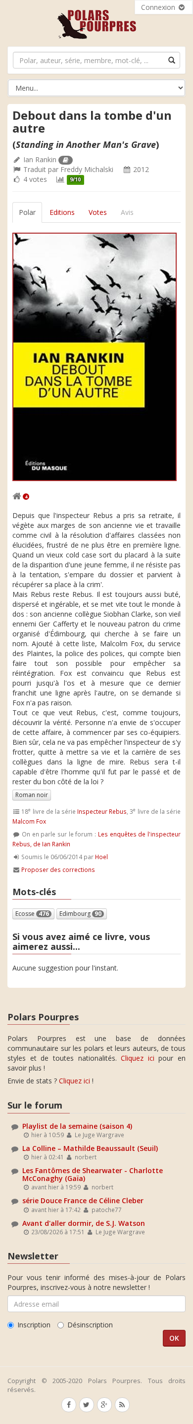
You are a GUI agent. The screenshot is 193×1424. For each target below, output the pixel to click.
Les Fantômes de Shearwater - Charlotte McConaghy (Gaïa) (92, 1174)
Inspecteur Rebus (102, 811)
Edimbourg (80, 913)
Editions (62, 212)
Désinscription (90, 1324)
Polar (27, 212)
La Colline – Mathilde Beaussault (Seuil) (90, 1148)
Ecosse (32, 913)
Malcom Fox (29, 821)
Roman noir (31, 795)
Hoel (101, 857)
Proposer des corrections (58, 869)
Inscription (33, 1324)
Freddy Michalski (86, 169)
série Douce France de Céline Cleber (83, 1200)
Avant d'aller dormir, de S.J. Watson (83, 1223)
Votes (98, 212)
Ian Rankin (39, 159)
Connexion (159, 7)
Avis (127, 212)
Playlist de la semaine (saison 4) (77, 1126)
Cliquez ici (137, 1058)
